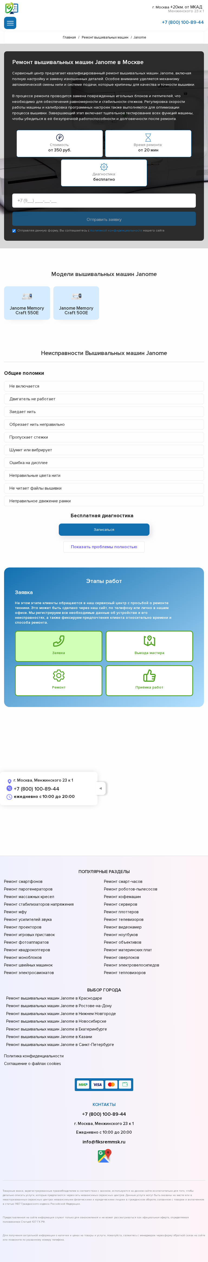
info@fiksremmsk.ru (104, 1142)
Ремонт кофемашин (122, 896)
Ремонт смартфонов (23, 881)
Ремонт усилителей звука (28, 919)
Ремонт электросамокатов (29, 972)
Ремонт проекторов (22, 927)
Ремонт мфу (15, 911)
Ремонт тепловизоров (125, 972)
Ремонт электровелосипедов (131, 965)
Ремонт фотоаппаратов (26, 942)
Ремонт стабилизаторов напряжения (39, 904)
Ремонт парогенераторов (28, 889)
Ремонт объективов (122, 942)
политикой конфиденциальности (116, 231)
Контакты (104, 1104)
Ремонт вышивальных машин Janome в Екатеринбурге (56, 1029)
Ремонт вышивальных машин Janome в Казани (49, 1036)
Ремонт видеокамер (123, 927)
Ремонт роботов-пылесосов (130, 889)
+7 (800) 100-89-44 (183, 22)
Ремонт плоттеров (121, 911)
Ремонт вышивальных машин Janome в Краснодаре (54, 998)
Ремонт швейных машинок (28, 965)
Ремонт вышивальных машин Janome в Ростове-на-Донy (59, 1005)
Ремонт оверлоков (121, 957)
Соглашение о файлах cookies (32, 1063)
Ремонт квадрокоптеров (27, 949)
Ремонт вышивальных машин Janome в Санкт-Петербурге (60, 1044)
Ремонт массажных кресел (29, 896)
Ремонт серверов (120, 904)
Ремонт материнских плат (128, 949)
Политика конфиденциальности (34, 1056)
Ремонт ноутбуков (121, 934)
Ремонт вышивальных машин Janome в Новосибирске (56, 1021)
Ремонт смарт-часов (123, 881)
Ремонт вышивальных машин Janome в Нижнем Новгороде (61, 1013)
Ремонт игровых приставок (29, 934)
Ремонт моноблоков (23, 957)
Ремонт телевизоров (124, 919)
